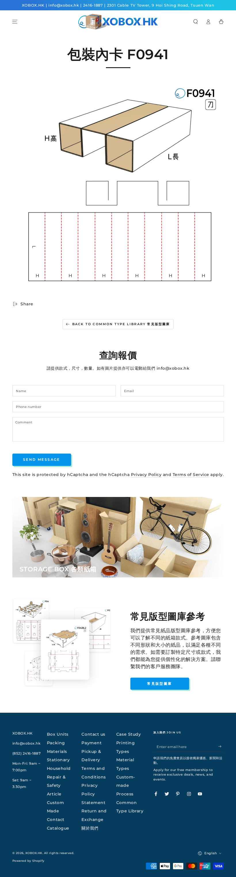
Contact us (93, 734)
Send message (41, 459)
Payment (91, 743)
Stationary (58, 760)
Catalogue (58, 828)
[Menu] (15, 21)
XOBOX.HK (33, 853)
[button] (195, 21)
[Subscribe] (221, 746)
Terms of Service (191, 474)
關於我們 (89, 828)
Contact (55, 819)
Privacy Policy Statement (93, 794)
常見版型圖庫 (159, 683)
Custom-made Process (125, 785)
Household (59, 768)
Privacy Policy (146, 474)
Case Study (128, 734)
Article (54, 794)
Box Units (57, 734)
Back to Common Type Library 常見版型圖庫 (121, 324)
